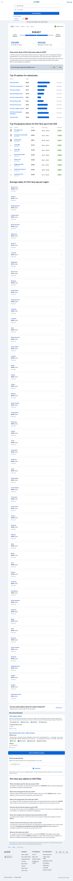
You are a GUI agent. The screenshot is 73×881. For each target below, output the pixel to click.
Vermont (13, 243)
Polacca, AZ (17, 159)
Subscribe (37, 768)
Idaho (12, 544)
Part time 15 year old (15, 101)
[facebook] (56, 852)
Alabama (13, 534)
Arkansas (13, 525)
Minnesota (14, 234)
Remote (13, 196)
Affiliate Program (36, 859)
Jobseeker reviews (47, 860)
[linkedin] (67, 852)
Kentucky (13, 581)
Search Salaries (36, 13)
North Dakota (14, 290)
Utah (12, 328)
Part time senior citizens (16, 97)
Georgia (13, 356)
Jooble (67, 877)
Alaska (13, 365)
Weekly (23, 26)
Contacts (23, 861)
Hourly (32, 26)
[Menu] (2, 2)
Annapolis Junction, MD (20, 135)
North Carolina (15, 403)
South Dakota (15, 487)
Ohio (12, 628)
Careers (23, 866)
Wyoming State (15, 206)
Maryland (13, 657)
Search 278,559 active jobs (36, 753)
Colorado (13, 253)
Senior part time (14, 82)
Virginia (13, 675)
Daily (27, 26)
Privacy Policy (57, 772)
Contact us (59, 707)
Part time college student (17, 108)
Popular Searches (47, 854)
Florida (13, 431)
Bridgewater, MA (18, 164)
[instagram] (60, 852)
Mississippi (14, 262)
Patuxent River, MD (19, 154)
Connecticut (14, 506)
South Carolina (15, 647)
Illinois (13, 553)
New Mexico (14, 591)
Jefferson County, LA (20, 169)
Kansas (13, 572)
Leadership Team (25, 859)
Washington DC (15, 666)
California (13, 309)
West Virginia (14, 346)
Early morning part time (16, 93)
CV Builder (45, 867)
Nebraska (13, 610)
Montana (13, 638)
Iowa (12, 563)
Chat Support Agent (15, 716)
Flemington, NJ (18, 130)
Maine (12, 619)
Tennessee (14, 497)
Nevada (13, 685)
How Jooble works (26, 857)
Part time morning (15, 90)
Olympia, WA (17, 139)
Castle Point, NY (18, 174)
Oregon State (15, 215)
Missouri (13, 393)
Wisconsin (14, 422)
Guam (12, 469)
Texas (12, 440)
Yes (53, 67)
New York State (15, 224)
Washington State (16, 694)
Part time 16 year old (15, 104)
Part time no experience (16, 86)
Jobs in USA (24, 870)
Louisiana (13, 318)
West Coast (14, 187)
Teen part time (14, 117)
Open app (69, 2)
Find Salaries (46, 863)
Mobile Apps (46, 865)
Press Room (24, 863)
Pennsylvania (14, 412)
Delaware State (15, 299)
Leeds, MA (17, 144)
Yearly (12, 26)
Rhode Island (14, 478)
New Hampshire (15, 600)
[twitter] (63, 852)
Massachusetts (15, 337)
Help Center (24, 868)
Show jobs (59, 82)
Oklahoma (14, 459)
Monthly (17, 26)
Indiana (13, 375)
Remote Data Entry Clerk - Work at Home (22, 733)
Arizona (13, 516)
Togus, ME (17, 149)
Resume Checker (47, 870)
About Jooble (24, 854)
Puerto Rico (14, 450)
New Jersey (14, 271)
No (59, 67)
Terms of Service (13, 773)
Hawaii (13, 384)
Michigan (13, 281)
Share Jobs (35, 857)
